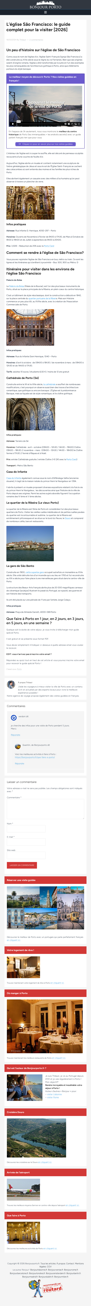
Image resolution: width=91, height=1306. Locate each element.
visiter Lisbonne (54, 1094)
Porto (19, 669)
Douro (68, 518)
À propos (61, 1263)
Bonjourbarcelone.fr (19, 1273)
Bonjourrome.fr (71, 1269)
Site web (11, 850)
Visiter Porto (45, 4)
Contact (70, 1263)
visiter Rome (53, 1097)
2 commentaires (36, 40)
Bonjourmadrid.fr (30, 1276)
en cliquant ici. (13, 940)
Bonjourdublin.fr (46, 1276)
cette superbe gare (35, 572)
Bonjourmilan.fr (61, 1276)
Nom (10, 823)
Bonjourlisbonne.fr (38, 1269)
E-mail (11, 837)
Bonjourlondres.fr (37, 1273)
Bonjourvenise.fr (55, 1269)
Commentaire (14, 797)
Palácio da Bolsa (16, 286)
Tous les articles (48, 1263)
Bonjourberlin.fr (73, 1273)
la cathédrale (49, 384)
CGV (49, 1266)
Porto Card (49, 246)
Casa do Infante (13, 478)
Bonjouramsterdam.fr (56, 1273)
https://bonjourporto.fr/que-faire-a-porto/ (35, 757)
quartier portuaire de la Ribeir (42, 298)
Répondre (15, 735)
